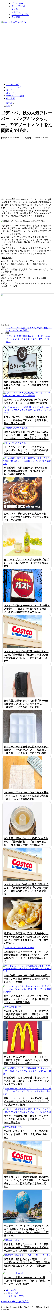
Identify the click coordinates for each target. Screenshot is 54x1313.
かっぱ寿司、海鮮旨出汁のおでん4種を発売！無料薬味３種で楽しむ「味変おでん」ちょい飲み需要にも (26, 470)
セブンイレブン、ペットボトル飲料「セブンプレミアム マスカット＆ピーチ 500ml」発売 (26, 562)
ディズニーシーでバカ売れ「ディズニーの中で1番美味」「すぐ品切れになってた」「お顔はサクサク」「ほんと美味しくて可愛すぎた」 (26, 1231)
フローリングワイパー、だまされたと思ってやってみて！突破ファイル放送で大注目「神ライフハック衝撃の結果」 (26, 795)
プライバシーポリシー (16, 1296)
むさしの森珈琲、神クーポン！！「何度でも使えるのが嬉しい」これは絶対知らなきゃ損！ (26, 385)
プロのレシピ (18, 3)
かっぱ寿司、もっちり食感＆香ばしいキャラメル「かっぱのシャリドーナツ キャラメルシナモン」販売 (26, 1080)
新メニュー (17, 9)
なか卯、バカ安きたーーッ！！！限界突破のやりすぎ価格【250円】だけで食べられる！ (26, 1134)
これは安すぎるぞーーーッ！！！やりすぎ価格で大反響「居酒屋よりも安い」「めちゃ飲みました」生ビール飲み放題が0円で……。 (26, 956)
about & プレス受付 (20, 14)
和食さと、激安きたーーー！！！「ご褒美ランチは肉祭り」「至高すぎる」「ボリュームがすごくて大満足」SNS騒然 (26, 1247)
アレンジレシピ (19, 6)
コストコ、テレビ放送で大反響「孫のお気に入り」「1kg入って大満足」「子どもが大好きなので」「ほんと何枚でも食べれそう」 (27, 1182)
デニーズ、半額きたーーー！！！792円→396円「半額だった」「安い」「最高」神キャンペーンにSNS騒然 (27, 1280)
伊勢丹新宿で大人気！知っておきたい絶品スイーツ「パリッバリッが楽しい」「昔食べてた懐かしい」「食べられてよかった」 (26, 435)
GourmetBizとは (13, 1290)
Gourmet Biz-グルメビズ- (15, 1301)
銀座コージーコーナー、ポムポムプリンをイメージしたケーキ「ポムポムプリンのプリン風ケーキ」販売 (26, 1101)
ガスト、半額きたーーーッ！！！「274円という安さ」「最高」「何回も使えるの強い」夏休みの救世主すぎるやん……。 (27, 608)
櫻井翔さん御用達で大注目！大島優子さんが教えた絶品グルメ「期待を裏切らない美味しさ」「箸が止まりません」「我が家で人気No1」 (26, 938)
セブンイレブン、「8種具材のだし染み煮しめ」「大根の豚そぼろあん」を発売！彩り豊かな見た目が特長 (27, 420)
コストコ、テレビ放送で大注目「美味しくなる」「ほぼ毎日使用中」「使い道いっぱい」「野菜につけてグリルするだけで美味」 (26, 889)
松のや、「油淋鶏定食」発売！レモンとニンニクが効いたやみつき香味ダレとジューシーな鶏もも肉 (26, 1119)
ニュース (16, 12)
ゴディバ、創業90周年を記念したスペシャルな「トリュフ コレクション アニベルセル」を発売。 (28, 339)
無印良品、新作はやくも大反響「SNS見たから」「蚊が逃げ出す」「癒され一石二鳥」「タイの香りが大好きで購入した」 (26, 841)
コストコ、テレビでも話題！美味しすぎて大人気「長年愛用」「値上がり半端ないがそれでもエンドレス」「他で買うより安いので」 (26, 656)
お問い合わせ (12, 1293)
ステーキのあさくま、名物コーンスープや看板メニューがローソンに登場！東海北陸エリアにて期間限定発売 (26, 999)
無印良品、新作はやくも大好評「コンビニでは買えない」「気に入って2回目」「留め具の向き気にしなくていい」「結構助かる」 (27, 1264)
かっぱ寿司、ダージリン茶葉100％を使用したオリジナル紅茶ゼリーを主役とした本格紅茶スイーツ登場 (27, 978)
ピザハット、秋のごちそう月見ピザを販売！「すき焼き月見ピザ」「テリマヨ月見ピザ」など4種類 (26, 516)
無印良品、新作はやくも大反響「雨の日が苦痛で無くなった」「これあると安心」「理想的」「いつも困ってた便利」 (26, 703)
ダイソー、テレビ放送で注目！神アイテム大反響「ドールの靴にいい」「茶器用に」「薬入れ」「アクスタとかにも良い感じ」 (26, 749)
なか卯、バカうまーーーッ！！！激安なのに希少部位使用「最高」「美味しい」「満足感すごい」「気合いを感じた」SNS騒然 (26, 1014)
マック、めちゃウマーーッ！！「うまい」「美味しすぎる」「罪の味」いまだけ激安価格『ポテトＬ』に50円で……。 (26, 1060)
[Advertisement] (27, 53)
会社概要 (16, 17)
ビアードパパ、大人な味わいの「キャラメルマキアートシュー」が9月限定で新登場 (26, 401)
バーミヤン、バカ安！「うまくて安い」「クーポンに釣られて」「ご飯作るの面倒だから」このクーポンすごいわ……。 (26, 450)
